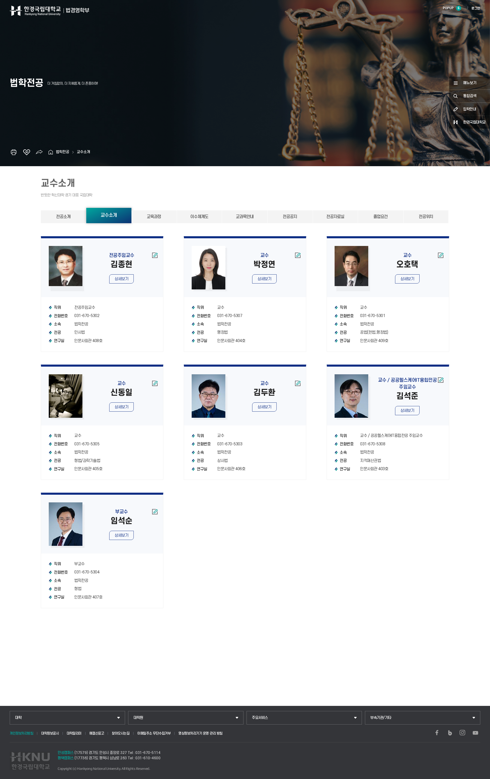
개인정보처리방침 (21, 733)
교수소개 (83, 152)
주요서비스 (260, 718)
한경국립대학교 (474, 122)
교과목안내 (245, 216)
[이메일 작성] (155, 255)
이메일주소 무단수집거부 (153, 733)
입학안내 (469, 109)
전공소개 (63, 216)
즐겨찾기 (26, 152)
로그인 (475, 8)
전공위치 (426, 216)
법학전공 (62, 152)
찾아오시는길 (120, 733)
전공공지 (290, 216)
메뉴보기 (469, 83)
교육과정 (154, 216)
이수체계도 (199, 216)
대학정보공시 (50, 733)
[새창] (437, 733)
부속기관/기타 (380, 718)
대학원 (138, 718)
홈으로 (51, 152)
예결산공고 (96, 733)
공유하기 (39, 152)
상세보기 (121, 279)
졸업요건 (380, 216)
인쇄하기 (13, 152)
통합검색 (469, 96)
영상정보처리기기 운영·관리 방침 (200, 733)
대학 (18, 718)
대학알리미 (74, 733)
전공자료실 (335, 216)
